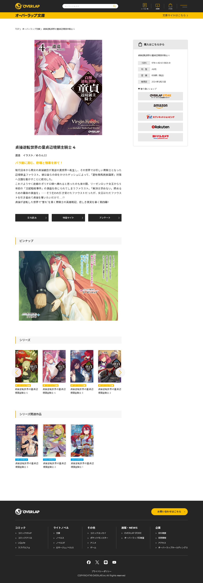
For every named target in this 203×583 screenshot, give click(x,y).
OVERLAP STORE (133, 533)
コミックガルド (25, 533)
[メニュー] (184, 6)
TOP (17, 29)
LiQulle (21, 543)
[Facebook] (89, 562)
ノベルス (60, 538)
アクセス (162, 543)
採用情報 (162, 538)
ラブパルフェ (24, 548)
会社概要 (162, 533)
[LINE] (106, 562)
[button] (16, 372)
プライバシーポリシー (101, 571)
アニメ (93, 543)
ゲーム (93, 548)
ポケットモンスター (99, 538)
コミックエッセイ (98, 533)
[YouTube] (114, 562)
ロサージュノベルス (65, 548)
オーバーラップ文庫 (31, 29)
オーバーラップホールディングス (173, 548)
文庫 (58, 533)
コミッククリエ (25, 538)
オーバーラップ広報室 (134, 538)
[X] (97, 562)
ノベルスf (60, 543)
